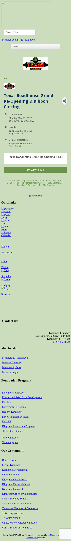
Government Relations (14, 407)
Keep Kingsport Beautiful (15, 416)
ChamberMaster (32, 538)
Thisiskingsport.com (12, 513)
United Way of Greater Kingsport (19, 522)
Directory (6, 211)
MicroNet (53, 535)
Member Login (10, 39)
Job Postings (45, 183)
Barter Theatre (9, 460)
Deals (4, 217)
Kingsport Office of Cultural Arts (19, 493)
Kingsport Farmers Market (16, 484)
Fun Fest (6, 402)
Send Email (15, 146)
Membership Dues (11, 367)
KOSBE (6, 421)
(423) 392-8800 (26, 39)
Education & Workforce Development (22, 397)
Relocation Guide (12, 431)
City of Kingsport (11, 465)
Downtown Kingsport (13, 392)
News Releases (34, 180)
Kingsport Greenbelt (12, 489)
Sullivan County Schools (15, 498)
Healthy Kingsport (11, 411)
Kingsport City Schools (14, 479)
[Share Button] (64, 101)
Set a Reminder (35, 169)
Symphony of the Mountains (17, 503)
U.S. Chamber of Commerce (17, 527)
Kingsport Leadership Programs (18, 426)
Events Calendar (50, 180)
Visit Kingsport (10, 437)
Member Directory (11, 362)
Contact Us (57, 183)
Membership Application (15, 357)
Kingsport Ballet (10, 474)
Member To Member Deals (26, 183)
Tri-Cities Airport (11, 517)
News (4, 229)
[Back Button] (5, 78)
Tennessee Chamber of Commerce (20, 508)
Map (3, 223)
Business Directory (16, 180)
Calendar (6, 235)
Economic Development (14, 469)
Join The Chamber (47, 185)
